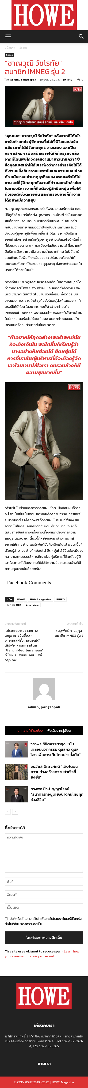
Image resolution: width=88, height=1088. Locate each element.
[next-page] (15, 812)
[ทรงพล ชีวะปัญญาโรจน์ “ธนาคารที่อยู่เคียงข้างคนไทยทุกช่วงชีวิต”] (16, 794)
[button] (7, 36)
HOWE (21, 599)
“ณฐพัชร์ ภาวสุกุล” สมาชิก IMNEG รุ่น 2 (69, 633)
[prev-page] (8, 812)
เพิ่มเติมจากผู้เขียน (58, 730)
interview (32, 605)
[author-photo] (44, 700)
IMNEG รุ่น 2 (14, 605)
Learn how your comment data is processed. (42, 954)
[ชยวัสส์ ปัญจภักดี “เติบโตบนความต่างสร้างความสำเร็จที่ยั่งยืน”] (16, 772)
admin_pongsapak (23, 79)
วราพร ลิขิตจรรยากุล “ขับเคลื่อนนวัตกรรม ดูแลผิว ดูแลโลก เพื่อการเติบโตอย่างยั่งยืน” (56, 749)
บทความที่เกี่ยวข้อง (30, 730)
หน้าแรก (10, 48)
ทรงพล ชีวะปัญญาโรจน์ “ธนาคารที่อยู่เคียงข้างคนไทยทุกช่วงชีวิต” (57, 794)
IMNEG (60, 599)
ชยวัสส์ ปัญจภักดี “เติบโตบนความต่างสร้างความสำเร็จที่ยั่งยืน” (54, 771)
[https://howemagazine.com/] (44, 15)
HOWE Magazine (40, 599)
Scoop (23, 48)
